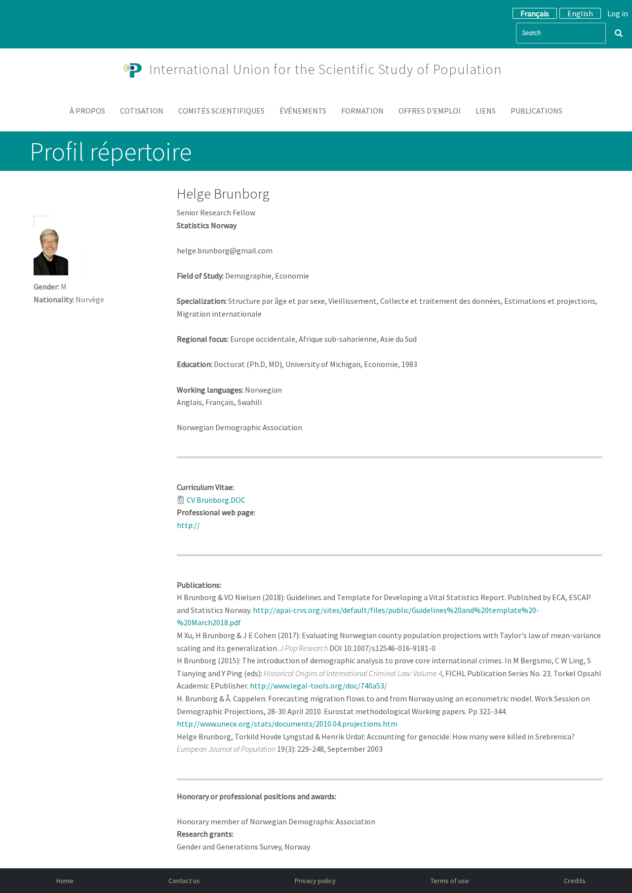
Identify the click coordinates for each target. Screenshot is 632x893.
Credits (575, 880)
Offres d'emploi (429, 111)
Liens (485, 111)
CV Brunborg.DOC (216, 500)
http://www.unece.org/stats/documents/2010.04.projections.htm (287, 724)
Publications (536, 111)
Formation (362, 111)
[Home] (136, 69)
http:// (190, 525)
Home (65, 880)
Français (534, 13)
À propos (87, 111)
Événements (302, 111)
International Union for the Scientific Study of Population (325, 69)
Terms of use (450, 880)
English (580, 13)
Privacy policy (315, 880)
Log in (617, 13)
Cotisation (141, 111)
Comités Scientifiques (221, 111)
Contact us (184, 880)
